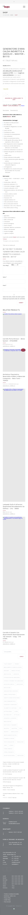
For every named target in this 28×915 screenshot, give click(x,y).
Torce (5, 745)
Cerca (21, 656)
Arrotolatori (7, 674)
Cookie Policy (7, 900)
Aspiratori (16, 674)
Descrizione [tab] (6, 110)
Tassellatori (20, 741)
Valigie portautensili (9, 755)
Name (5, 277)
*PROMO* (17, 663)
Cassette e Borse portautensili (12, 697)
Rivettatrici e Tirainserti (10, 725)
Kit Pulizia (16, 714)
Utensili (11, 745)
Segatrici (6, 731)
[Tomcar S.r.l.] (13, 6)
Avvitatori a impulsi (9, 684)
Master (22, 105)
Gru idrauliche (8, 714)
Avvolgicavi (20, 684)
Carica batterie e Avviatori (11, 691)
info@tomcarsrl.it (13, 821)
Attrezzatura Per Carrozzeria (12, 677)
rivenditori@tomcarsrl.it (14, 823)
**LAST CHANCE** (8, 663)
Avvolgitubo (7, 687)
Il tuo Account (7, 901)
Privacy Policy (7, 898)
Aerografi (6, 670)
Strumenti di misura (9, 738)
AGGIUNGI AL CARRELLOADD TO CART (14, 98)
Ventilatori (20, 755)
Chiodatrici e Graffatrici (10, 704)
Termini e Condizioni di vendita (11, 894)
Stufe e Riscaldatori (13, 105)
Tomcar (5, 239)
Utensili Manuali (8, 748)
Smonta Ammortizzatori (10, 735)
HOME (11, 15)
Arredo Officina (15, 670)
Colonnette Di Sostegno (10, 708)
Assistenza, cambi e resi (10, 896)
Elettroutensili (8, 711)
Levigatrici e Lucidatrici (10, 718)
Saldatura (14, 728)
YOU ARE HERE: (6, 15)
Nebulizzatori (7, 721)
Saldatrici (6, 728)
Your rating (6, 265)
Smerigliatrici (14, 731)
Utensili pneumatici (9, 752)
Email (4, 285)
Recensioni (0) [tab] (14, 110)
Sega (20, 728)
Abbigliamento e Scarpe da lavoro (13, 667)
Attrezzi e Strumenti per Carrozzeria (13, 680)
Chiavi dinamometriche (10, 701)
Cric (20, 708)
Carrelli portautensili (10, 694)
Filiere (16, 711)
